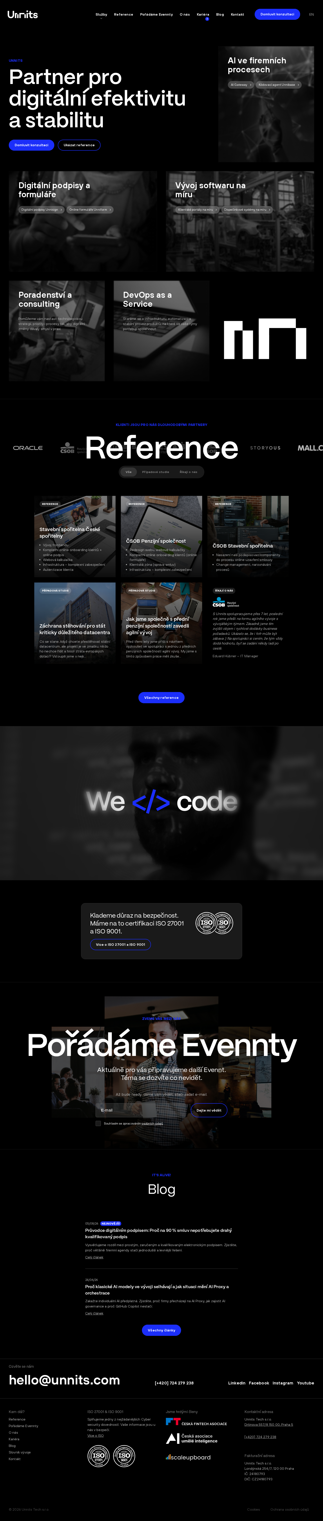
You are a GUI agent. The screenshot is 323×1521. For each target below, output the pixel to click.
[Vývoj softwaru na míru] (240, 221)
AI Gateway (239, 84)
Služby (101, 14)
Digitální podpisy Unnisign (40, 209)
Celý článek (94, 1257)
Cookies (253, 1509)
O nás (185, 14)
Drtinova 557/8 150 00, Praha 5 (269, 1424)
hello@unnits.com (64, 1379)
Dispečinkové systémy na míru (245, 209)
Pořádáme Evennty (156, 14)
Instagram (283, 1382)
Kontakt (237, 14)
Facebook (259, 1382)
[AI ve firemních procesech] (266, 104)
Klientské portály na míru (195, 209)
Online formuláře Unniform (88, 209)
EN (311, 14)
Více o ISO (95, 1435)
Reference (123, 14)
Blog (220, 14)
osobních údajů (152, 1123)
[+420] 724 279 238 (174, 1382)
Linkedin (237, 1382)
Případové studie (155, 472)
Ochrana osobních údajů (289, 1509)
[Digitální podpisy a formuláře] (83, 221)
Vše (129, 472)
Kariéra (203, 14)
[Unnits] (22, 14)
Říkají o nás (188, 472)
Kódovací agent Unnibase (277, 84)
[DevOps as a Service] (162, 331)
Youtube (305, 1382)
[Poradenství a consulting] (57, 331)
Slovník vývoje (20, 1452)
